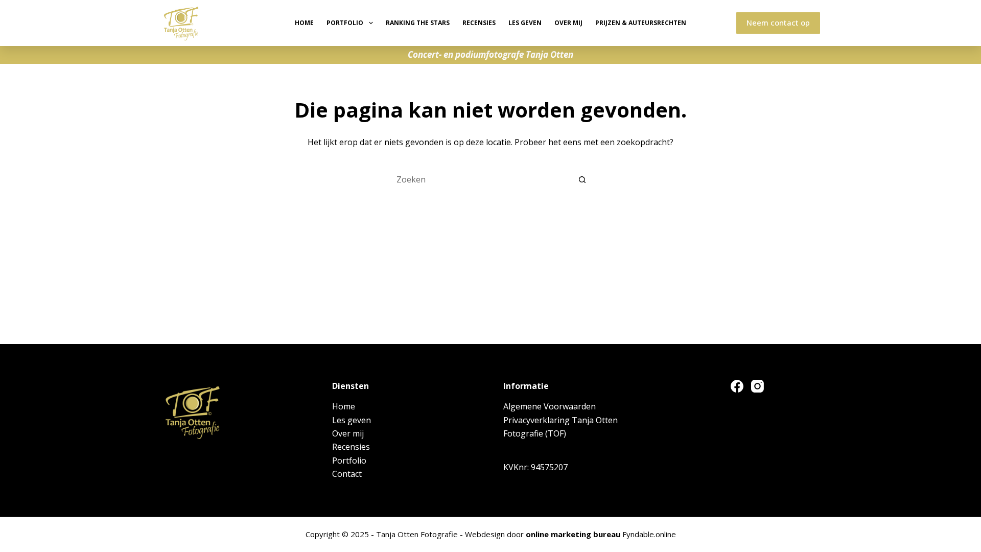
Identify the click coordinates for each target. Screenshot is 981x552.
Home (304, 22)
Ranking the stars (418, 22)
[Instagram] (757, 386)
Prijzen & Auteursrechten (640, 22)
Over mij (568, 22)
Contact (347, 473)
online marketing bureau (573, 534)
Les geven (525, 22)
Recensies (479, 22)
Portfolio (344, 22)
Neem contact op (778, 22)
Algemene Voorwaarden (549, 406)
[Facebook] (737, 386)
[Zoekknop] (582, 179)
